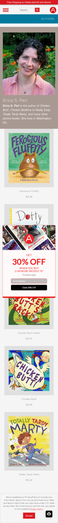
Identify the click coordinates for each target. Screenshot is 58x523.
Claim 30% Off (29, 287)
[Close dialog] (52, 228)
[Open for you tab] (49, 514)
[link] (29, 239)
